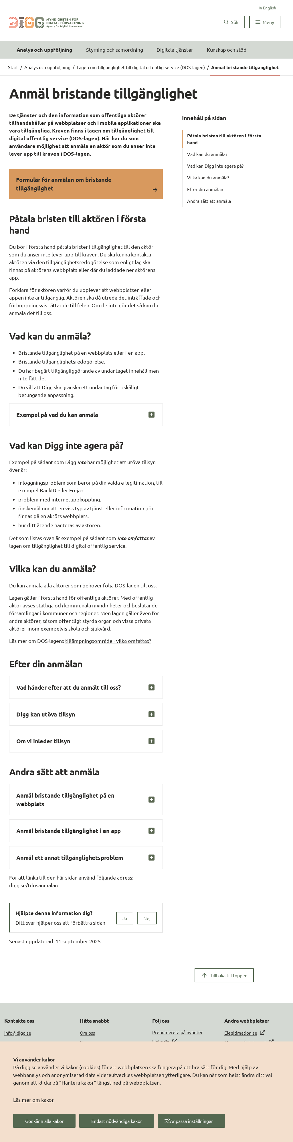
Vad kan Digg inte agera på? (215, 165)
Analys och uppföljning (44, 49)
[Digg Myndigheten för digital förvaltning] (46, 22)
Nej (147, 918)
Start (13, 67)
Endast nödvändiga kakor (116, 1121)
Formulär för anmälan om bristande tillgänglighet (64, 184)
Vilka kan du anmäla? (208, 177)
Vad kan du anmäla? (207, 154)
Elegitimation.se (240, 1032)
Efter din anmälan (205, 189)
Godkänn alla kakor (44, 1121)
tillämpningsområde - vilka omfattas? (108, 641)
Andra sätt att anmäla (209, 201)
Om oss (87, 1032)
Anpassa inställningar (191, 1121)
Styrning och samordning (114, 50)
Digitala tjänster (175, 50)
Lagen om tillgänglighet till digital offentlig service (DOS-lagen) (141, 67)
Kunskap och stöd (227, 50)
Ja (124, 918)
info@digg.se (17, 1032)
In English (267, 7)
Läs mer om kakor (33, 1100)
